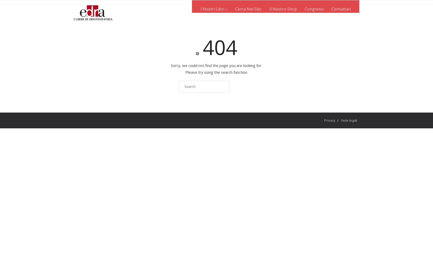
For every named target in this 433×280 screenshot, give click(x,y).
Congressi (314, 9)
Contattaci (341, 9)
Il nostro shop (283, 9)
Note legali (349, 120)
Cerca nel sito (248, 9)
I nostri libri (212, 9)
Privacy (329, 120)
